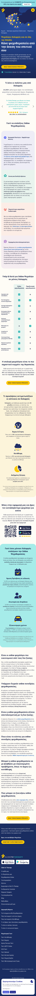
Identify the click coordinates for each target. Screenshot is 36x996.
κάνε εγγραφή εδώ (22, 800)
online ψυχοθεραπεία (24, 719)
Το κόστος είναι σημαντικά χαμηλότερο (16, 156)
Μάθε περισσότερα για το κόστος (23, 755)
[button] (33, 10)
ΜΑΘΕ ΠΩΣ (27, 4)
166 (29, 969)
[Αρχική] (3, 10)
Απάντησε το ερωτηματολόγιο (22, 226)
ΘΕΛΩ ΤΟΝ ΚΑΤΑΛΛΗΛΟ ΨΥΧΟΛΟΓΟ (14, 67)
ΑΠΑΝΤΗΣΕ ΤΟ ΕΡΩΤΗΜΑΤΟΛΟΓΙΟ (13, 842)
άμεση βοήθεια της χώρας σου (18, 971)
